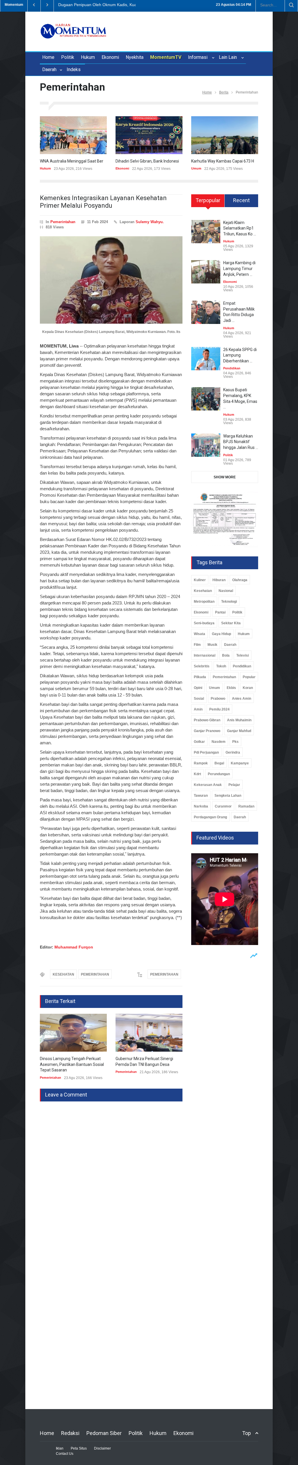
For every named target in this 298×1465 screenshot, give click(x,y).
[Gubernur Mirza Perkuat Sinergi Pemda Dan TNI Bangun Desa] (149, 1033)
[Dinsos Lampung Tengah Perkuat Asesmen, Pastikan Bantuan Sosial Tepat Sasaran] (73, 1033)
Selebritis (202, 666)
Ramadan (246, 806)
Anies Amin (241, 699)
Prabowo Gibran (207, 720)
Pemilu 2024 (219, 709)
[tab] (208, 202)
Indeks (74, 69)
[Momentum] (73, 32)
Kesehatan (203, 591)
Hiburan (219, 580)
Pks (235, 742)
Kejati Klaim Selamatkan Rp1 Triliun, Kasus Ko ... (239, 228)
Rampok (201, 763)
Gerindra (233, 752)
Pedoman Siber (104, 1433)
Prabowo (218, 699)
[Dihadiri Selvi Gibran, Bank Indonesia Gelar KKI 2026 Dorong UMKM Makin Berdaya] (149, 135)
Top (246, 1433)
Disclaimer (102, 1448)
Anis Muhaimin (239, 720)
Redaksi (70, 1433)
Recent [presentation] (241, 200)
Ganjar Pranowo (207, 731)
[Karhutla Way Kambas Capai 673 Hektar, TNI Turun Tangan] (224, 135)
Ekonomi (110, 57)
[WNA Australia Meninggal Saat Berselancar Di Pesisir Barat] (73, 135)
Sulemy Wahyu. (150, 222)
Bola (226, 655)
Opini (198, 688)
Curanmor (223, 806)
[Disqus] (111, 1174)
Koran (248, 688)
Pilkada (200, 677)
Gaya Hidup (221, 634)
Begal (219, 763)
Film (197, 645)
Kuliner (200, 580)
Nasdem (219, 742)
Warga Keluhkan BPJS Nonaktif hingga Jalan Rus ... (240, 442)
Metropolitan (204, 602)
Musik (212, 645)
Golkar (199, 742)
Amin (198, 709)
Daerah (50, 69)
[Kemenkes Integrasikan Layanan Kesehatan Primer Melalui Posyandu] (111, 280)
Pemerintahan (62, 222)
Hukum (88, 57)
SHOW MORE (225, 477)
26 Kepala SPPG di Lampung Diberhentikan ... (240, 355)
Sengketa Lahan (227, 796)
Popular (249, 677)
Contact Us (64, 1454)
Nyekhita (134, 57)
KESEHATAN (63, 974)
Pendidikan (231, 368)
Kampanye (240, 763)
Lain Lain (229, 57)
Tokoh (221, 666)
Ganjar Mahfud (239, 731)
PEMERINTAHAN (95, 974)
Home (48, 57)
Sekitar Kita (231, 623)
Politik (67, 57)
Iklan (59, 1448)
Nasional (226, 591)
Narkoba (201, 806)
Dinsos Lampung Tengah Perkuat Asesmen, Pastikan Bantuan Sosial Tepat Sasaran (72, 1064)
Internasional (204, 655)
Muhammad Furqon (73, 947)
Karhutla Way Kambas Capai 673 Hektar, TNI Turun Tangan (244, 161)
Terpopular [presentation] (208, 200)
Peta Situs (79, 1448)
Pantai (220, 612)
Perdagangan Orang (210, 817)
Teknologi (229, 602)
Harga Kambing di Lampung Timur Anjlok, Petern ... (239, 268)
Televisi (242, 655)
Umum (196, 168)
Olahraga (239, 580)
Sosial (199, 699)
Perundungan (219, 774)
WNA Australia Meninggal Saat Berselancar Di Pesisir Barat (94, 161)
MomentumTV (165, 57)
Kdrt (197, 774)
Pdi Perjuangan (206, 752)
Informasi (199, 57)
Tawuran (201, 796)
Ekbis (231, 688)
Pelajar (234, 785)
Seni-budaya (204, 623)
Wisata (199, 634)
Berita (223, 92)
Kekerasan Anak (208, 785)
